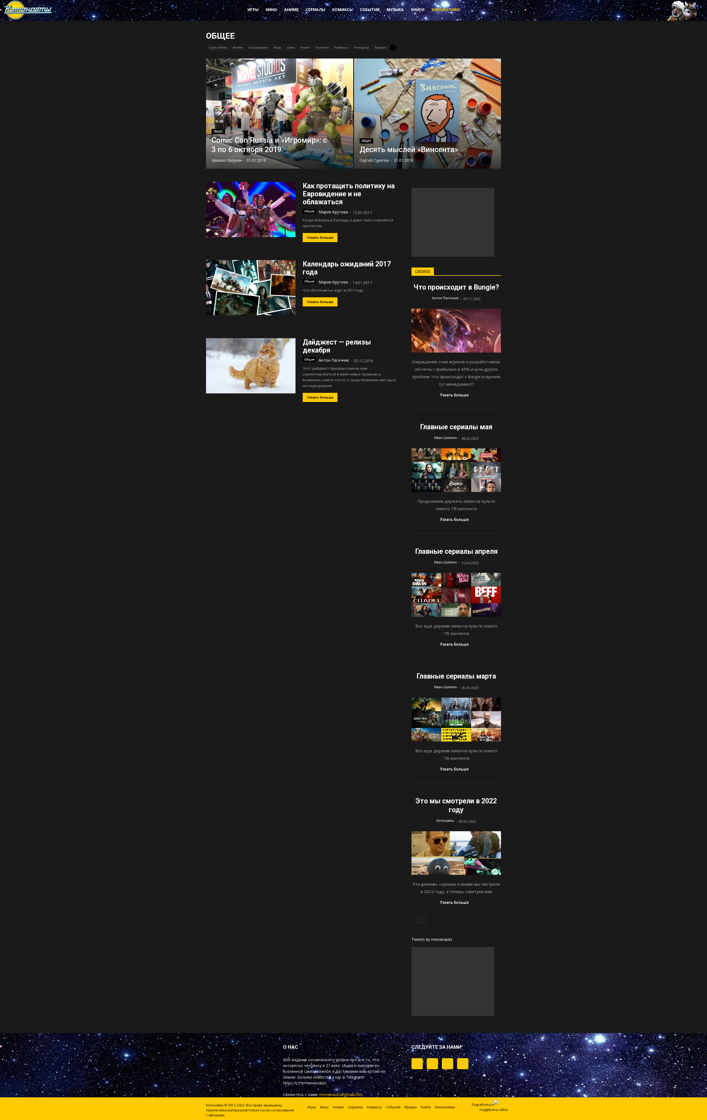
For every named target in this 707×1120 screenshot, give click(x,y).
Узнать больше (320, 237)
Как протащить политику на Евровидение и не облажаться (349, 194)
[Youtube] (462, 1063)
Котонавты (445, 820)
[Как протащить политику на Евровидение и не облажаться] (251, 209)
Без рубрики (258, 47)
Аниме (291, 9)
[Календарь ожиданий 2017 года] (251, 287)
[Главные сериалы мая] (456, 470)
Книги (417, 9)
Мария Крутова (333, 212)
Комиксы (342, 9)
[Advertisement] (452, 222)
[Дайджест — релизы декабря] (251, 365)
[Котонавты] (28, 18)
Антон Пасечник (334, 360)
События (369, 9)
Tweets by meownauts (431, 939)
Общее (218, 131)
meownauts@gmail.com (341, 1094)
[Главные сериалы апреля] (456, 595)
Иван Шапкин (445, 437)
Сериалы (315, 9)
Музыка (395, 9)
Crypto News (217, 47)
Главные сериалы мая (456, 427)
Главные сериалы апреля (456, 551)
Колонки (322, 47)
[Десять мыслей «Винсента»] (427, 114)
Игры (252, 9)
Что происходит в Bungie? (456, 287)
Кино (271, 9)
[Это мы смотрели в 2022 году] (456, 853)
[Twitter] (432, 1063)
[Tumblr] (417, 1063)
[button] (486, 10)
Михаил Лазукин (227, 160)
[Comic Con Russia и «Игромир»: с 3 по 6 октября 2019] (279, 114)
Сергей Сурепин (374, 160)
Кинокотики (446, 9)
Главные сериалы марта (456, 676)
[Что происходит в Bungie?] (456, 331)
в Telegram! (353, 1077)
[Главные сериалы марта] (456, 720)
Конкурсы (361, 47)
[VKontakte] (447, 1063)
